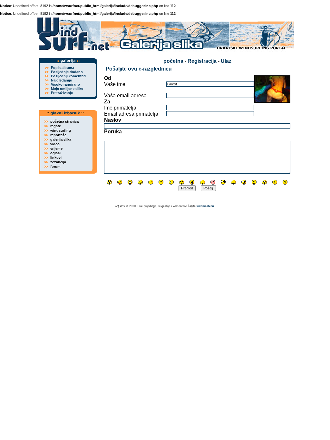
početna (173, 61)
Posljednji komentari (68, 76)
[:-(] (161, 182)
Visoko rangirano (65, 84)
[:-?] (202, 182)
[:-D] (130, 182)
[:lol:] (109, 182)
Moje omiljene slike (67, 89)
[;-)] (254, 182)
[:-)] (140, 182)
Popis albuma (62, 68)
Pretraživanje (62, 93)
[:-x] (233, 182)
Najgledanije (61, 80)
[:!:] (274, 182)
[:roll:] (243, 182)
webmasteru (205, 206)
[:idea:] (264, 182)
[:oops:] (212, 182)
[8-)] (181, 182)
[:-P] (119, 182)
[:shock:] (223, 182)
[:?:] (285, 182)
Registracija (202, 61)
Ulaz (226, 61)
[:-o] (191, 182)
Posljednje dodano (67, 72)
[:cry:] (171, 182)
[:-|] (150, 182)
